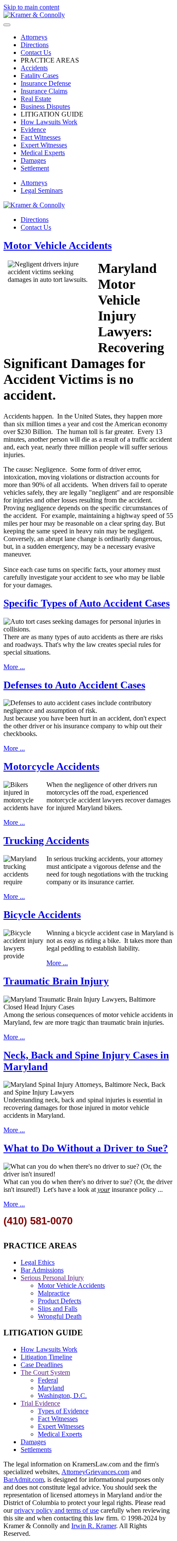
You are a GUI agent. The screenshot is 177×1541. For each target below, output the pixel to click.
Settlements (36, 1449)
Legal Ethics (38, 1262)
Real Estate (36, 98)
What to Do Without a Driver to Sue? (85, 1148)
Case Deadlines (42, 1364)
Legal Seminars (42, 190)
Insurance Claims (44, 91)
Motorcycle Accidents (51, 766)
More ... (14, 666)
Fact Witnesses (41, 137)
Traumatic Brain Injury (56, 981)
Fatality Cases (39, 75)
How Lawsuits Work (49, 122)
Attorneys (34, 37)
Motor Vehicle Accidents (57, 245)
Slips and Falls (57, 1308)
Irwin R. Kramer (93, 1525)
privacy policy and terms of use (56, 1510)
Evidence (33, 129)
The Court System (45, 1372)
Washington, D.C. (62, 1395)
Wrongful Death (60, 1316)
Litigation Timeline (46, 1357)
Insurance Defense (46, 83)
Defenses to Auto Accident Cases (74, 685)
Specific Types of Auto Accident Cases (86, 603)
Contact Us (36, 52)
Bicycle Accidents (42, 914)
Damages (33, 160)
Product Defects (59, 1301)
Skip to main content (31, 7)
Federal (48, 1380)
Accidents (34, 68)
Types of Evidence (63, 1411)
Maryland (51, 1387)
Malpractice (54, 1293)
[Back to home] (34, 14)
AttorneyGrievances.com (95, 1471)
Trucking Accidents (46, 840)
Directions (35, 44)
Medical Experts (43, 152)
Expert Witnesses (44, 145)
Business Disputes (45, 106)
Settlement (35, 168)
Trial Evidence (40, 1403)
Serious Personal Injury (52, 1277)
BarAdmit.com (23, 1479)
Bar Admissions (42, 1270)
